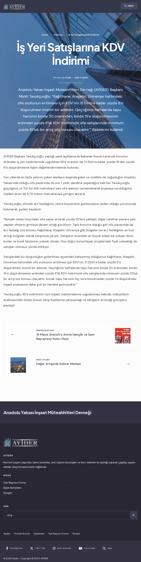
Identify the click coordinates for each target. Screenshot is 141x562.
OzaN (68, 77)
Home (45, 34)
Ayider (7, 533)
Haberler (58, 34)
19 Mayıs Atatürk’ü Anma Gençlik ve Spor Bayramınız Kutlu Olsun (65, 335)
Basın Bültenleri (12, 488)
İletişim (7, 493)
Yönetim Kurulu (22, 533)
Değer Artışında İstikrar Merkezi (58, 362)
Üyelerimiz (39, 533)
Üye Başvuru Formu (14, 482)
